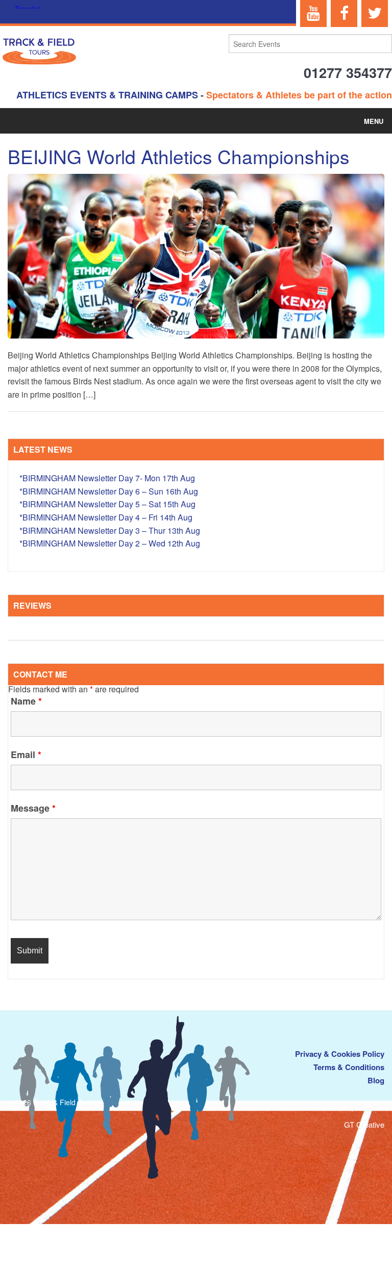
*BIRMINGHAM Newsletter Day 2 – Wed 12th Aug (109, 543)
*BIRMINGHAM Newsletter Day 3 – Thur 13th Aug (109, 530)
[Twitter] (374, 13)
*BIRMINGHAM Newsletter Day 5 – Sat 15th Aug (107, 504)
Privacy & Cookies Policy (339, 1053)
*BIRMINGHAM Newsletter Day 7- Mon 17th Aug (107, 478)
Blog (376, 1080)
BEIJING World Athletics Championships (179, 156)
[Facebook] (344, 13)
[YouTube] (313, 13)
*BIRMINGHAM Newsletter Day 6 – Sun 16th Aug (108, 491)
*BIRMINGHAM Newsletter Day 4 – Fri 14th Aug (105, 517)
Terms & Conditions (348, 1067)
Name (26, 701)
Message (33, 808)
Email (26, 754)
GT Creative (364, 1124)
